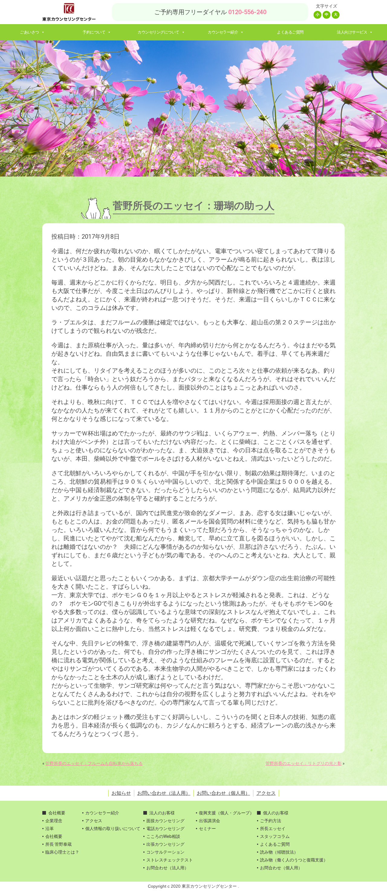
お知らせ (121, 793)
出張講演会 (209, 820)
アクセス (266, 793)
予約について (94, 32)
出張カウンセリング (165, 844)
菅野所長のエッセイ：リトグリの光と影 (303, 763)
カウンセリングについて (158, 32)
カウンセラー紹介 (223, 32)
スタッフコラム (275, 836)
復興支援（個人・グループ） (226, 812)
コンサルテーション (165, 852)
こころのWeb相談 (163, 836)
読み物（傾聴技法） (279, 852)
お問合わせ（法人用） (167, 867)
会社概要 (56, 812)
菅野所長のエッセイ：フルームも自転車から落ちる (94, 763)
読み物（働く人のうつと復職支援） (294, 860)
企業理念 (53, 820)
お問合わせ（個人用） (281, 867)
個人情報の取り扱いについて (112, 828)
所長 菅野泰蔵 (58, 844)
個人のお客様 (275, 812)
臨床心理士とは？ (62, 852)
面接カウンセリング (165, 820)
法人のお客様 (162, 812)
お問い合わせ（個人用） (223, 793)
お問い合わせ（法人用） (163, 793)
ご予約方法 (270, 820)
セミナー (207, 828)
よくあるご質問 (290, 32)
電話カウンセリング (165, 828)
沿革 (49, 828)
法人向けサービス (352, 32)
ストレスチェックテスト (169, 860)
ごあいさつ (29, 32)
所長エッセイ (272, 828)
